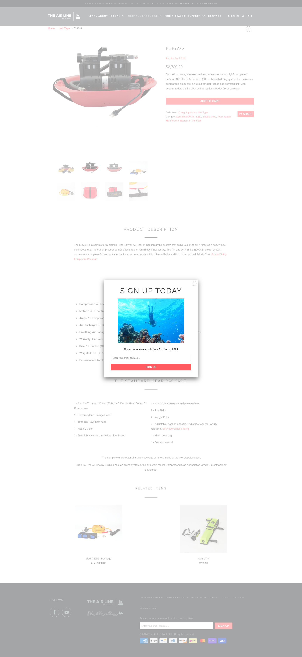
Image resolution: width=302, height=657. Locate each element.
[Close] (194, 282)
